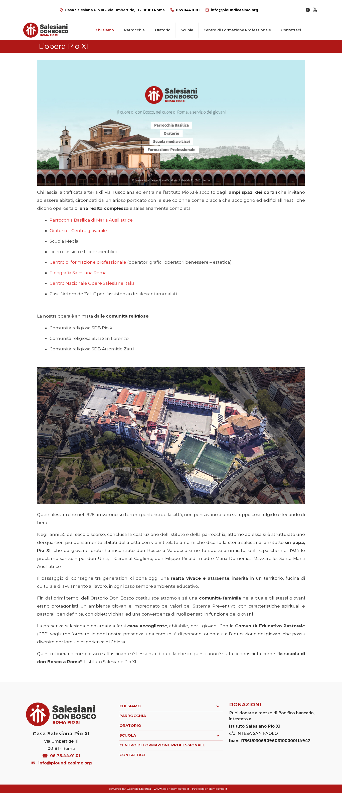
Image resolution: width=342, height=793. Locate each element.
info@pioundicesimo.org (234, 10)
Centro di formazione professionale (88, 262)
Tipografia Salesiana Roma (78, 272)
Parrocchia (132, 715)
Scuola (127, 735)
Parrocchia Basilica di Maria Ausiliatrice (91, 220)
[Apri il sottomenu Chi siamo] (218, 706)
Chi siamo (130, 706)
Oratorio (130, 725)
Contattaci (132, 754)
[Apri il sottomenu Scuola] (218, 735)
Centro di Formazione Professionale (162, 745)
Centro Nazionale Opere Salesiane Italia (92, 283)
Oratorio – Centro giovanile (78, 230)
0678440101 (188, 10)
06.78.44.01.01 (65, 755)
